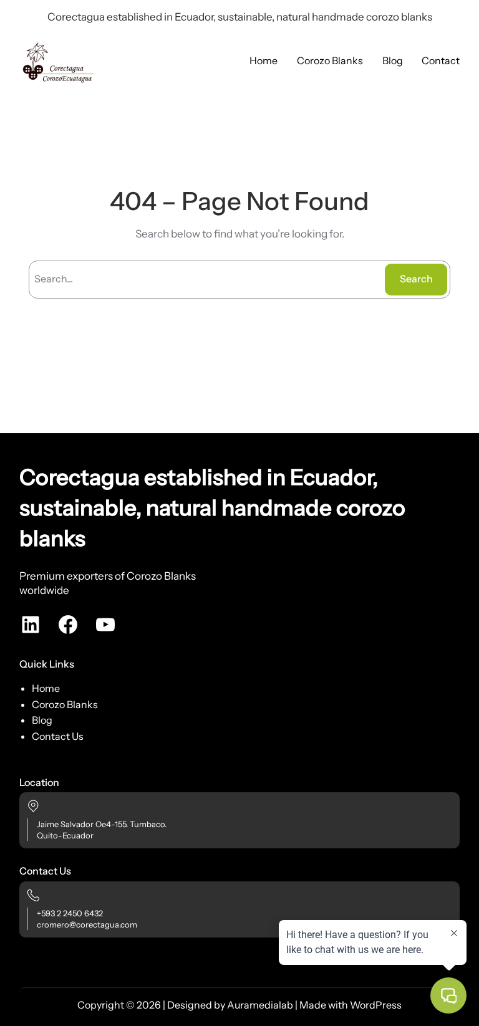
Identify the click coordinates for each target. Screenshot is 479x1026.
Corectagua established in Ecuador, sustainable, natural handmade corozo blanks (212, 508)
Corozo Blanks (65, 704)
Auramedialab (260, 1005)
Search (416, 278)
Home (46, 688)
